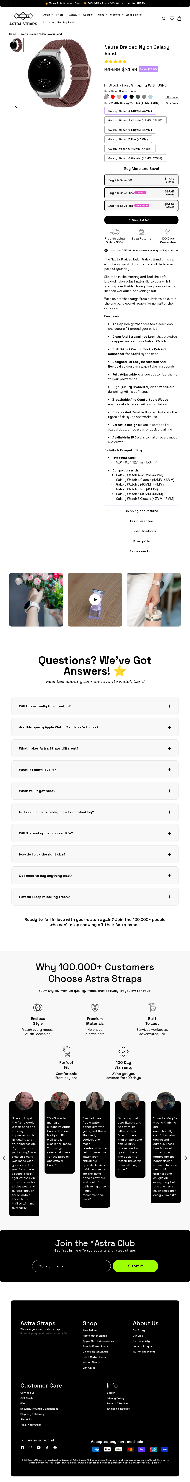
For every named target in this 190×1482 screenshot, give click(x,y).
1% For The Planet (144, 1351)
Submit (135, 1265)
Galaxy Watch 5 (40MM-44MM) (130, 130)
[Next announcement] (179, 3)
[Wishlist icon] (172, 18)
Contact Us (27, 1392)
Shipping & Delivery (32, 1414)
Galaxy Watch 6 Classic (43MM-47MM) (135, 158)
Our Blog (138, 1335)
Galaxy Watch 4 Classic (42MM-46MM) (135, 120)
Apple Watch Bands (95, 1335)
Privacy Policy (115, 1398)
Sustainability (141, 1341)
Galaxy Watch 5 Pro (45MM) (128, 139)
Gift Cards (89, 1367)
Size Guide (172, 103)
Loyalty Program (143, 1346)
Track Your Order (30, 1424)
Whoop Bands (91, 1362)
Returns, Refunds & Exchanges (39, 1408)
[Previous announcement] (10, 3)
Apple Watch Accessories (98, 1341)
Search (111, 1392)
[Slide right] (186, 1158)
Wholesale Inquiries (118, 1408)
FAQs (23, 1403)
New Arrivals (90, 1330)
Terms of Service (117, 1403)
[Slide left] (4, 1158)
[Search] (164, 18)
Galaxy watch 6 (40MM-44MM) (130, 148)
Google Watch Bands (96, 1346)
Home (12, 34)
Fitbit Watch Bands (95, 1357)
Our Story (139, 1330)
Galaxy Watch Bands (95, 1351)
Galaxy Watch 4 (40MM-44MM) (130, 111)
